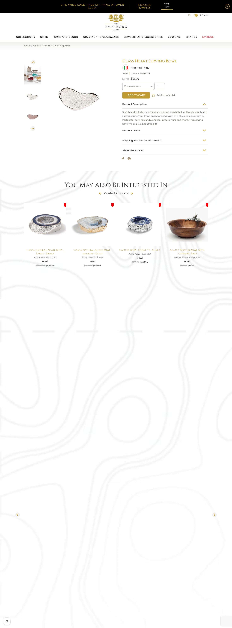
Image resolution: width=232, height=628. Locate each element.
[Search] (189, 15)
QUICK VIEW (45, 238)
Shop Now (167, 5)
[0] (195, 15)
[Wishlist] (154, 95)
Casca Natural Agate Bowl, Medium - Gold (92, 251)
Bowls (36, 46)
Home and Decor (65, 36)
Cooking (174, 36)
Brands (191, 36)
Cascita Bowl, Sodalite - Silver (139, 250)
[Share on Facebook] (123, 159)
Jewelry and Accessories (143, 36)
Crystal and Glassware (101, 36)
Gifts (44, 36)
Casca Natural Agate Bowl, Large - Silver (45, 251)
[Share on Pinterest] (129, 159)
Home (27, 46)
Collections (25, 36)
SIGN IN (204, 15)
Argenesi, (136, 68)
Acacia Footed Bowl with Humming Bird (187, 251)
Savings (208, 36)
